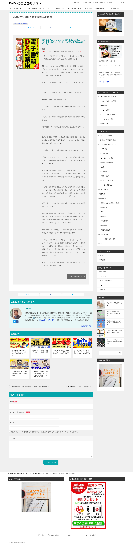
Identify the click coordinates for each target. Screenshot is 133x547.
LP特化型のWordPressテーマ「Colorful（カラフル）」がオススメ (114, 303)
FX (102, 212)
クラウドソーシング (107, 180)
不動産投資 (104, 221)
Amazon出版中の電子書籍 (21, 23)
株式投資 (104, 207)
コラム (101, 255)
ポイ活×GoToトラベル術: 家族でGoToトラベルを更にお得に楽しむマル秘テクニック (82, 352)
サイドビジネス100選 (74, 8)
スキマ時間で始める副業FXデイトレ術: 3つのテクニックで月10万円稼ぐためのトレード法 (20, 353)
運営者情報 (102, 272)
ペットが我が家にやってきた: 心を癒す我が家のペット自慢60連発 (20, 373)
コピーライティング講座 (108, 101)
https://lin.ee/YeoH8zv (47, 320)
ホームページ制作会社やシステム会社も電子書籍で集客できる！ (114, 341)
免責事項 (102, 290)
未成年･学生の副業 (107, 162)
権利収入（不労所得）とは (107, 140)
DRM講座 (104, 105)
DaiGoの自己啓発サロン (25, 3)
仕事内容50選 (103, 189)
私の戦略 (102, 260)
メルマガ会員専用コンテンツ (108, 96)
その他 (101, 243)
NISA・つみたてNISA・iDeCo (110, 203)
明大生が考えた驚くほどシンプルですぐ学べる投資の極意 (40, 351)
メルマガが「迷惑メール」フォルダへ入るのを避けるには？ (114, 313)
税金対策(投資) (106, 230)
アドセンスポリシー (105, 280)
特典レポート (105, 123)
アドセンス (104, 153)
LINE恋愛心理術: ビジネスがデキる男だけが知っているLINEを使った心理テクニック (31, 386)
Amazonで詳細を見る (76, 276)
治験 (102, 167)
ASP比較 (104, 149)
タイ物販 (104, 171)
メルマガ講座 (105, 110)
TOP (19, 473)
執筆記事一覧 (86, 326)
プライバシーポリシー (106, 276)
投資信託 (104, 216)
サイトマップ (103, 285)
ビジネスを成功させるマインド (110, 114)
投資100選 (88, 8)
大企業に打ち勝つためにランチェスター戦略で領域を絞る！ (114, 322)
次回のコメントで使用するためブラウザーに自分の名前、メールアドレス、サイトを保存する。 (45, 432)
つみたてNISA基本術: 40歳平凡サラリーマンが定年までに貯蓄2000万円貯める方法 (61, 352)
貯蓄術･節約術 (100, 8)
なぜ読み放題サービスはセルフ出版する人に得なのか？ (114, 331)
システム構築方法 (106, 185)
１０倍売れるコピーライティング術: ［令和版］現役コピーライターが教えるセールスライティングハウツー (40, 374)
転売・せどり (105, 176)
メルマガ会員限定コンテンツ (35, 8)
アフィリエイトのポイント (56, 8)
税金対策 (102, 194)
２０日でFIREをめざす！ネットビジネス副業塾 (78, 386)
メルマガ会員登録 (113, 8)
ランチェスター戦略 (107, 119)
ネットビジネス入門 (16, 8)
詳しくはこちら (105, 81)
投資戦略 (104, 225)
